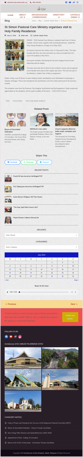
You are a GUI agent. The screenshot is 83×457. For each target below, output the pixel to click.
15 (52, 269)
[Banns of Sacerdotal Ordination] (16, 120)
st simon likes (17, 101)
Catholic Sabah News (40, 35)
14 (41, 269)
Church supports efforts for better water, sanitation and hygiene (65, 131)
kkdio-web (24, 35)
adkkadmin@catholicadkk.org (17, 2)
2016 (7, 101)
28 (41, 276)
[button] (12, 162)
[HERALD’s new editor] (41, 119)
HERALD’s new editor (38, 129)
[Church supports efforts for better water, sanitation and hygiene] (66, 119)
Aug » (76, 280)
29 (52, 276)
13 (31, 269)
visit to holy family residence (35, 101)
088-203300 (37, 2)
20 (31, 273)
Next (73, 304)
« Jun (7, 280)
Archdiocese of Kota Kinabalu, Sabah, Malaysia (40, 453)
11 (10, 269)
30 (62, 276)
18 (10, 273)
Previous (11, 304)
